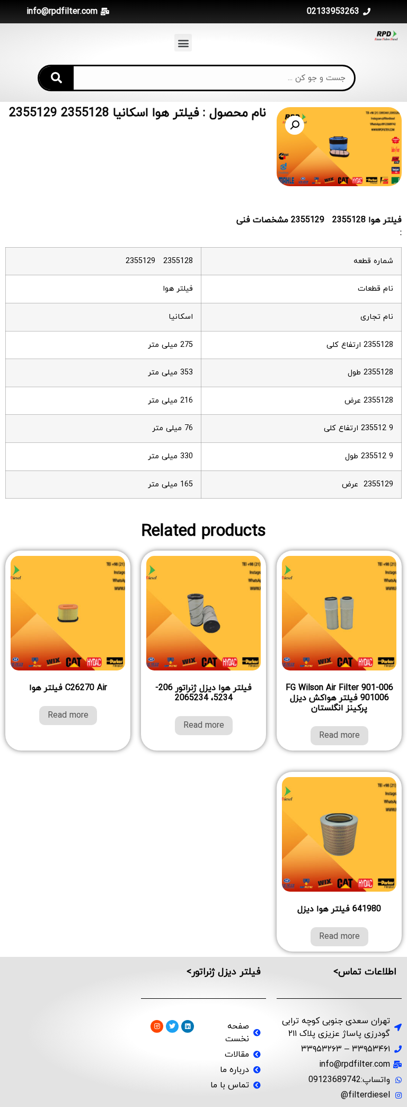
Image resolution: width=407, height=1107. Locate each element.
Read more (339, 736)
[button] (183, 42)
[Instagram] (157, 1026)
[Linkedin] (187, 1026)
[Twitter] (172, 1026)
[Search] (56, 78)
